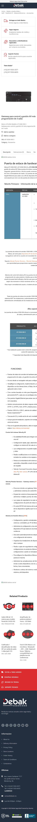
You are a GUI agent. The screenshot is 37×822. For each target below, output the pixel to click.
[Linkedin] (18, 725)
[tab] (6, 152)
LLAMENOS (8, 791)
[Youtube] (22, 725)
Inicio (3, 11)
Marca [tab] (29, 152)
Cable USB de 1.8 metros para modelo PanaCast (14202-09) (8, 619)
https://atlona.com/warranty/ (21, 428)
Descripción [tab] (7, 152)
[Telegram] (26, 725)
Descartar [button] (24, 1)
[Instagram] (10, 725)
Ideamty (30, 808)
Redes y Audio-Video (13, 11)
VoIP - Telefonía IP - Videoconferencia (13, 13)
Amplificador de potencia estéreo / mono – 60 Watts (26, 619)
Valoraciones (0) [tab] (18, 152)
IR (17, 471)
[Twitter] (6, 725)
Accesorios (30, 13)
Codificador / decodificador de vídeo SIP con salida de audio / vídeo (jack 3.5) (8, 648)
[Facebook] (2, 725)
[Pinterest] (14, 725)
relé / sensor (23, 471)
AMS (25, 516)
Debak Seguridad (16, 808)
